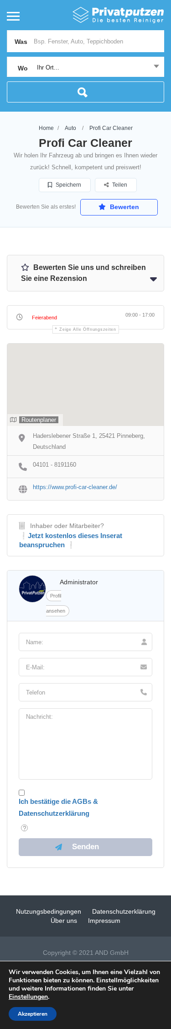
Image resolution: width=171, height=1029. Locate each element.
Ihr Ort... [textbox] (48, 67)
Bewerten (123, 206)
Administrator (79, 582)
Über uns (64, 920)
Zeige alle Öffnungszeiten (87, 329)
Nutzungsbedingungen (48, 911)
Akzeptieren (32, 1014)
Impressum (104, 920)
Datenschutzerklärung (123, 911)
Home (46, 128)
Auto (70, 128)
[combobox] (85, 67)
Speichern (67, 185)
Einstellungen (28, 997)
